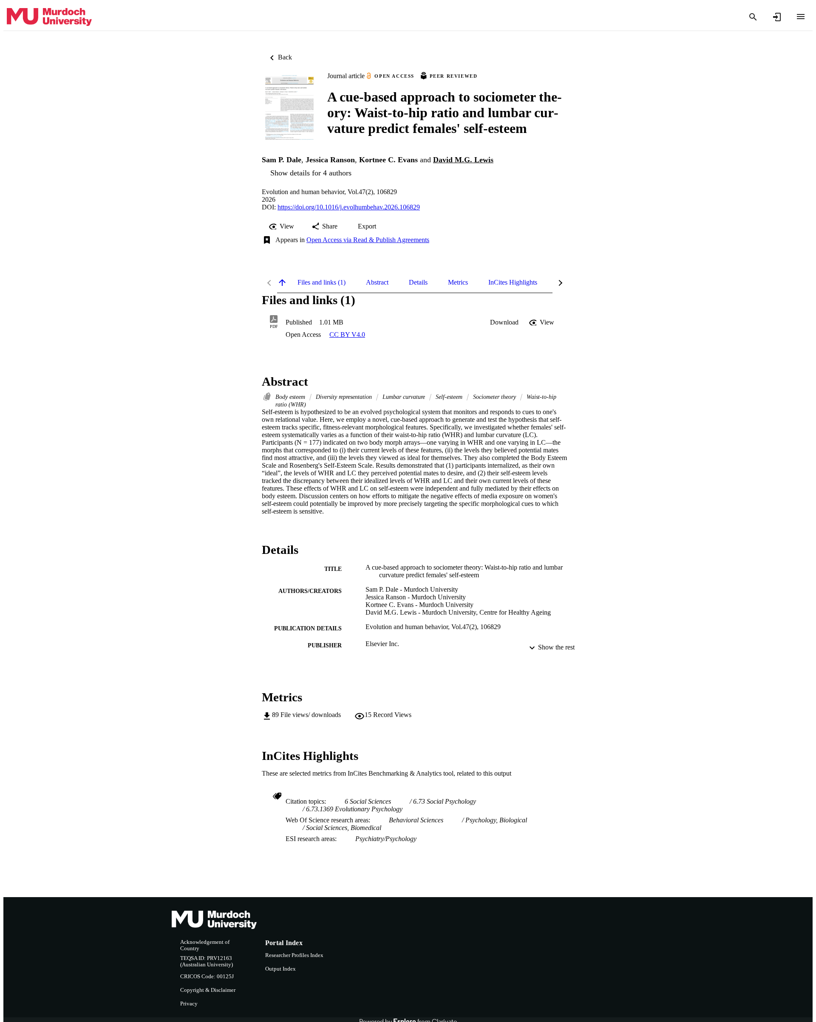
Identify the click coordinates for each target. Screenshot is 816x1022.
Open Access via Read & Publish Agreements (367, 239)
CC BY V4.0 (347, 334)
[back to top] (282, 282)
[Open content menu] (800, 16)
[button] (504, 322)
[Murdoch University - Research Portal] (49, 17)
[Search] (753, 16)
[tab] (321, 282)
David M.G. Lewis (463, 159)
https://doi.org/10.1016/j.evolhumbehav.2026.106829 (349, 207)
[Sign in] (776, 16)
